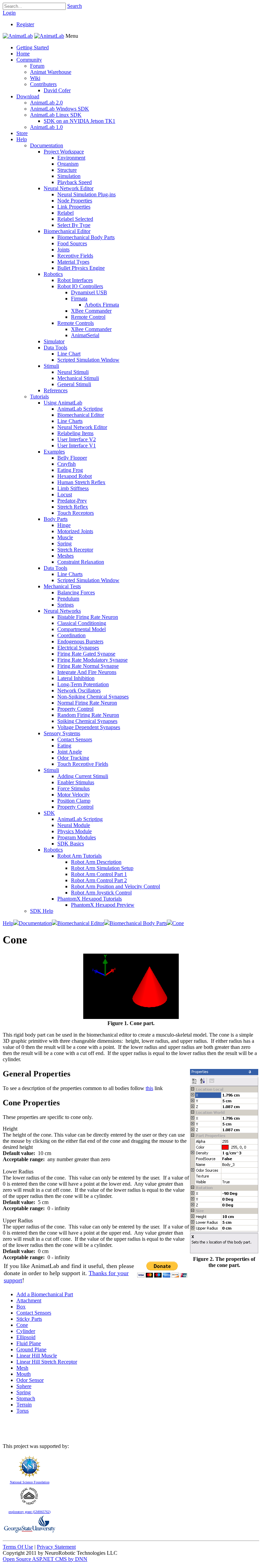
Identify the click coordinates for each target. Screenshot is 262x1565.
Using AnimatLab (63, 403)
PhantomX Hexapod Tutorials (89, 899)
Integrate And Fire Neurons (86, 672)
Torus (22, 1411)
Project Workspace (64, 151)
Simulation (69, 176)
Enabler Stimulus (75, 782)
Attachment (28, 1300)
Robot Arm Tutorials (79, 856)
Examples (54, 452)
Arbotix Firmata (102, 305)
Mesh (22, 1368)
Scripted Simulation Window (88, 360)
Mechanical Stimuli (78, 378)
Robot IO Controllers (80, 286)
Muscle (65, 537)
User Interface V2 (76, 439)
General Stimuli (74, 384)
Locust (64, 494)
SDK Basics (70, 843)
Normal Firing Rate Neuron (87, 703)
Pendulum (68, 599)
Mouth (23, 1374)
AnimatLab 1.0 (46, 127)
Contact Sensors (74, 739)
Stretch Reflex (72, 507)
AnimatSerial (85, 335)
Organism (67, 164)
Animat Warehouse (50, 72)
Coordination (71, 635)
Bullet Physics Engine (81, 268)
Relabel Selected (75, 219)
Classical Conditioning (81, 623)
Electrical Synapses (78, 647)
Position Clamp (73, 801)
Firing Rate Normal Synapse (88, 666)
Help (21, 139)
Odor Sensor (30, 1380)
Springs (65, 605)
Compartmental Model (81, 629)
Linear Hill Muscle (36, 1355)
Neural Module (73, 825)
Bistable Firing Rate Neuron (87, 617)
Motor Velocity (73, 794)
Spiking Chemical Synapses (87, 721)
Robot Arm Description (96, 862)
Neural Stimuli (73, 372)
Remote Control (88, 317)
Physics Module (74, 831)
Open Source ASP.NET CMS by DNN (45, 1559)
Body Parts (56, 519)
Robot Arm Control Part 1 (99, 874)
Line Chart (69, 354)
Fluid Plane (28, 1343)
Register (25, 24)
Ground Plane (31, 1349)
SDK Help (41, 911)
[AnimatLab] (18, 36)
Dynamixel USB (89, 292)
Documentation (46, 145)
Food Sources (72, 243)
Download (27, 96)
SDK (49, 813)
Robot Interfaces (75, 280)
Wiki (35, 78)
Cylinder (25, 1331)
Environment (71, 158)
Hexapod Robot (74, 476)
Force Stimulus (73, 788)
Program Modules (76, 837)
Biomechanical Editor (67, 231)
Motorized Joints (75, 531)
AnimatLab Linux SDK (56, 115)
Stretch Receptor (75, 550)
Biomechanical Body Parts (86, 237)
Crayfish (66, 464)
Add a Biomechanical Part (44, 1294)
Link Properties (73, 207)
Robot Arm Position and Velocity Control (115, 886)
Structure (67, 170)
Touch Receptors (75, 513)
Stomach (25, 1398)
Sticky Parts (29, 1319)
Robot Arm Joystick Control (101, 892)
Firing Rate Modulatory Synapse (92, 660)
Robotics (53, 274)
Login (9, 13)
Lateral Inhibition (75, 678)
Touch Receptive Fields (82, 764)
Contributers (43, 84)
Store (22, 133)
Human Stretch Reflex (81, 482)
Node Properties (74, 200)
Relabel (65, 213)
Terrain (24, 1404)
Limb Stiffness (73, 488)
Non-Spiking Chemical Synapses (93, 696)
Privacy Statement (56, 1547)
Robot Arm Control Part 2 (99, 880)
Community (29, 60)
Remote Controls (75, 323)
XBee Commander (91, 311)
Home (23, 53)
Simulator (54, 341)
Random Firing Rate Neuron (88, 715)
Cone (22, 1325)
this (149, 1088)
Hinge (64, 525)
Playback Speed (74, 182)
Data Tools (55, 347)
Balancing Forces (76, 592)
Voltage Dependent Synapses (88, 727)
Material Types (73, 262)
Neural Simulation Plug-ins (86, 194)
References (56, 390)
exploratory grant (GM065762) (29, 1512)
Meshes (65, 556)
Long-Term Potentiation (83, 684)
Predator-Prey (72, 501)
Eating (64, 745)
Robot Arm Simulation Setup (102, 868)
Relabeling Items (75, 433)
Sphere (23, 1386)
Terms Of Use (18, 1547)
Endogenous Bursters (80, 641)
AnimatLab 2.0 (46, 102)
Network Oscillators (79, 690)
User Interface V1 (76, 445)
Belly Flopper (72, 458)
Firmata (79, 298)
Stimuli (51, 366)
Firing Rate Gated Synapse (86, 654)
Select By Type (73, 225)
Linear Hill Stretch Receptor (46, 1362)
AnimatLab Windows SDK (59, 109)
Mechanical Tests (62, 586)
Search (74, 6)
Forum (37, 66)
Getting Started (32, 47)
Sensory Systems (62, 733)
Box (21, 1306)
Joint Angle (69, 752)
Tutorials (39, 396)
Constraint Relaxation (80, 562)
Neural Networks (62, 611)
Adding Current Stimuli (82, 776)
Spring (64, 543)
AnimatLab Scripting (80, 409)
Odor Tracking (73, 758)
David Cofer (57, 90)
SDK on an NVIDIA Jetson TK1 (79, 121)
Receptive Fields (75, 256)
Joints (63, 249)
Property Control (75, 709)
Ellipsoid (25, 1337)
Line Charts (70, 421)
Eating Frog (70, 470)
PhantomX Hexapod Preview (102, 905)
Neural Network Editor (68, 188)
